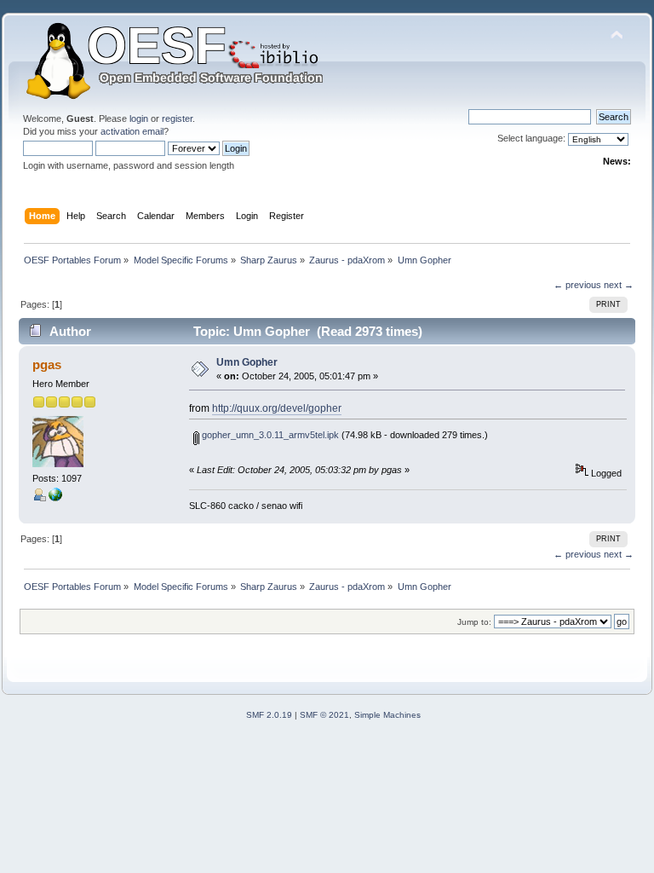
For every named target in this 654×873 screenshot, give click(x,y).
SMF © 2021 (324, 715)
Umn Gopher (247, 362)
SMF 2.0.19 (269, 715)
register (177, 118)
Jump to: (474, 622)
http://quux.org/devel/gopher (276, 408)
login (138, 118)
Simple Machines (387, 715)
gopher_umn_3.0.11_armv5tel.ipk (269, 435)
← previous (577, 285)
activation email (132, 131)
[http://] (55, 498)
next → (619, 285)
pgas (46, 364)
